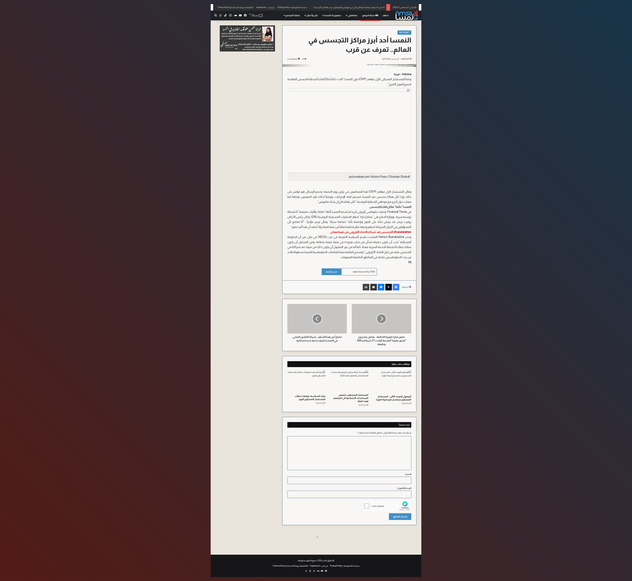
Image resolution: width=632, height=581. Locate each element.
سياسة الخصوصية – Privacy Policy (292, 7)
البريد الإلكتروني (403, 488)
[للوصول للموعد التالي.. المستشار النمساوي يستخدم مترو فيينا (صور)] (392, 381)
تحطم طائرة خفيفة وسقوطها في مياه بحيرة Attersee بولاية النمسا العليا (354, 7)
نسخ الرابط (331, 271)
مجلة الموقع (368, 15)
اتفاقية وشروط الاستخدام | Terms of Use (235, 7)
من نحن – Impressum (265, 7)
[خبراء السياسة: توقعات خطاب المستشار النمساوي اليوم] (306, 381)
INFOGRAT (404, 32)
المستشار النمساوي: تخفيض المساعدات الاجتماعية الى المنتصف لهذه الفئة (350, 398)
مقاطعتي (352, 15)
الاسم (408, 474)
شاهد (385, 15)
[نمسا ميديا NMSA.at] (406, 16)
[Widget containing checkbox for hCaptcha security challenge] (386, 506)
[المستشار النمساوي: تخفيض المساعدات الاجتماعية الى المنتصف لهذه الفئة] (349, 381)
